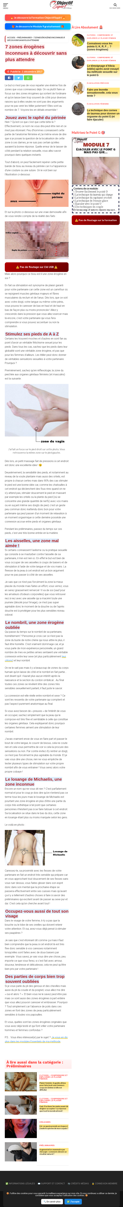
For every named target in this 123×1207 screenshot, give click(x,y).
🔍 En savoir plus (52, 1201)
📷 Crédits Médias (78, 1183)
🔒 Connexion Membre (104, 1183)
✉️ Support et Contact (51, 1183)
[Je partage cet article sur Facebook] (9, 77)
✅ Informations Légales (20, 1183)
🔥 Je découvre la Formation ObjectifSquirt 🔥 (38, 17)
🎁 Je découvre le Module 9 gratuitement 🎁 (38, 26)
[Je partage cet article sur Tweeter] (18, 77)
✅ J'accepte (73, 1201)
